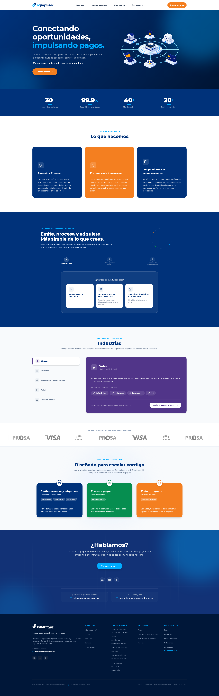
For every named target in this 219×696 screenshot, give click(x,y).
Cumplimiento (116, 666)
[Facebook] (116, 579)
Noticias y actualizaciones (147, 639)
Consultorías (116, 670)
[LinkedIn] (102, 579)
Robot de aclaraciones (119, 648)
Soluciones (119, 5)
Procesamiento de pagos (120, 632)
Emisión (114, 636)
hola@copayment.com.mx (45, 652)
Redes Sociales (90, 647)
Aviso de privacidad (145, 685)
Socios (87, 634)
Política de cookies (180, 685)
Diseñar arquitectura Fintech (164, 405)
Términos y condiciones (162, 685)
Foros (140, 630)
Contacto (88, 643)
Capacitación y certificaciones (148, 634)
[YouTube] (109, 579)
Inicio (166, 630)
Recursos (141, 643)
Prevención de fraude (119, 655)
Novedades (137, 5)
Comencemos (177, 5)
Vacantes (88, 639)
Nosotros (80, 5)
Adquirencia (116, 640)
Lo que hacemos (99, 5)
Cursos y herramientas (119, 659)
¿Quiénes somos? (91, 630)
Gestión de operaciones (119, 644)
